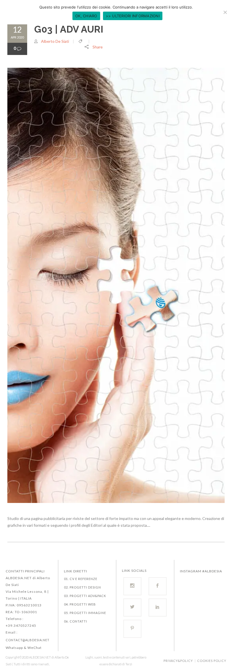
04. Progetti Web (80, 604)
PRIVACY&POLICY (178, 660)
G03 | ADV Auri (68, 29)
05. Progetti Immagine (85, 613)
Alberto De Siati (55, 41)
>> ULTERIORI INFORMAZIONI (133, 16)
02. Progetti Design (82, 587)
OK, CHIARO (86, 16)
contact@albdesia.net (28, 640)
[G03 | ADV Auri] (116, 285)
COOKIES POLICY (211, 660)
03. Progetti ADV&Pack (85, 596)
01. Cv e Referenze (80, 579)
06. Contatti (75, 621)
